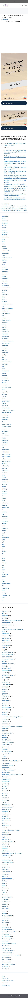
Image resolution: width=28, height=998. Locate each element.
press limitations (6, 426)
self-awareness (6, 456)
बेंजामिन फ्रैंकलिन (5, 640)
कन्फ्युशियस (4, 680)
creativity (4, 260)
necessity (4, 385)
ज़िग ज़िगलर (4, 881)
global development (7, 308)
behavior (4, 234)
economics (5, 278)
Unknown (4, 611)
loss (3, 357)
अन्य (3, 535)
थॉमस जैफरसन (5, 858)
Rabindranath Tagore (8, 841)
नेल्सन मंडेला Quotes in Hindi (14, 143)
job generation (6, 343)
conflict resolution (7, 257)
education (4, 281)
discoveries (5, 271)
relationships (5, 435)
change (4, 246)
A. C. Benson (5, 934)
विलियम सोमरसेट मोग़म (6, 897)
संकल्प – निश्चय (5, 588)
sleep (3, 475)
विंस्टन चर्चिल (5, 800)
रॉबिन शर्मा (4, 777)
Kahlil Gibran (5, 902)
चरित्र (3, 546)
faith (3, 297)
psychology (5, 431)
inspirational (5, 336)
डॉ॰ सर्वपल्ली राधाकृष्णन (7, 751)
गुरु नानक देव (5, 703)
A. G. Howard (5, 927)
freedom (4, 301)
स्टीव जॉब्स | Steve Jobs (8, 663)
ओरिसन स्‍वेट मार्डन (6, 696)
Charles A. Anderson (7, 950)
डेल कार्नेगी (4, 816)
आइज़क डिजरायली (6, 871)
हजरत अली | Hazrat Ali (7, 652)
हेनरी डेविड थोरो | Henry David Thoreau (11, 853)
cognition (4, 248)
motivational (5, 380)
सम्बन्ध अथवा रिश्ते (6, 595)
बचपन (3, 570)
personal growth (6, 412)
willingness (5, 521)
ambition (4, 225)
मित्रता (3, 572)
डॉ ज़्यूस (3, 885)
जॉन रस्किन (4, 913)
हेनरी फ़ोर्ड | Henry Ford (7, 851)
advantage (5, 220)
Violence (4, 505)
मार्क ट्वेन (4, 661)
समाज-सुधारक (6, 204)
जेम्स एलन (4, 876)
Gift (3, 306)
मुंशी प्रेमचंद (4, 693)
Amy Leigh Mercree (7, 654)
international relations (8, 341)
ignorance (4, 329)
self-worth (5, 470)
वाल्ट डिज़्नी (4, 904)
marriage (4, 359)
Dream (4, 276)
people (4, 403)
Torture (4, 498)
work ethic (5, 528)
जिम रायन (4, 890)
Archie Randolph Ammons (9, 943)
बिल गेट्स (4, 828)
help (3, 315)
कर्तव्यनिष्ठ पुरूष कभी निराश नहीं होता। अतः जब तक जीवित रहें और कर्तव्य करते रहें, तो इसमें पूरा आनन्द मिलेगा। (15, 163)
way (3, 514)
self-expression (6, 461)
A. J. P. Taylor (5, 918)
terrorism (4, 491)
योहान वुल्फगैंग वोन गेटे (6, 707)
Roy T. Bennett (6, 643)
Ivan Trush (5, 920)
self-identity (5, 465)
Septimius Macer (6, 860)
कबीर (3, 613)
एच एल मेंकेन (4, 719)
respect (4, 445)
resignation (5, 440)
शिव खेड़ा (4, 837)
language (4, 348)
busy (3, 244)
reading (4, 433)
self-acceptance (6, 454)
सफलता (3, 590)
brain (3, 241)
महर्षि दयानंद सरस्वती (6, 668)
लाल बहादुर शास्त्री (6, 636)
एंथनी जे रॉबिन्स (5, 908)
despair (4, 267)
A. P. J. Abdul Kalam (7, 659)
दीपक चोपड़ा (4, 705)
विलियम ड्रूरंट (5, 869)
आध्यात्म (3, 539)
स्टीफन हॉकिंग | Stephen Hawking (10, 830)
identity (4, 327)
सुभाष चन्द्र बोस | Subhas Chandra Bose (12, 726)
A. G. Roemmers (6, 936)
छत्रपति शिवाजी (5, 754)
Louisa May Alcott (7, 952)
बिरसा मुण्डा (4, 788)
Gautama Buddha (7, 807)
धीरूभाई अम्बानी (5, 700)
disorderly (4, 274)
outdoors (4, 394)
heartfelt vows (6, 313)
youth (3, 533)
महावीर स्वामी (4, 712)
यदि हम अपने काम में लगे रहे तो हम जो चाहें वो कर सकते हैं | (15, 210)
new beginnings (6, 387)
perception (5, 405)
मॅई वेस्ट (3, 823)
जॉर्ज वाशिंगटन (5, 724)
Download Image (8, 103)
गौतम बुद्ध (4, 666)
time (3, 496)
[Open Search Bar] (19, 5)
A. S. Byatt (5, 969)
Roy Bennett (5, 772)
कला (3, 544)
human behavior (6, 320)
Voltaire (4, 865)
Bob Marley (5, 846)
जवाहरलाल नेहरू (5, 633)
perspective (5, 417)
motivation (5, 378)
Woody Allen (5, 825)
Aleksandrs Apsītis (7, 939)
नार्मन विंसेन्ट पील (5, 839)
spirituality (5, 479)
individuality (5, 331)
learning (4, 350)
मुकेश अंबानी (4, 795)
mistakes (4, 375)
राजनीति (4, 576)
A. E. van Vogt (6, 962)
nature (4, 382)
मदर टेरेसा (4, 735)
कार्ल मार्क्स (4, 737)
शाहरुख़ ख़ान (4, 832)
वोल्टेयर (3, 883)
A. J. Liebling (5, 957)
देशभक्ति (4, 551)
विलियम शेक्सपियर (5, 781)
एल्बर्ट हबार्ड (4, 747)
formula (4, 299)
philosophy (5, 419)
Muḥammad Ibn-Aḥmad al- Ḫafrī (11, 955)
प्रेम (3, 565)
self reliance (5, 449)
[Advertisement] (11, 9)
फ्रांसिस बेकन (5, 844)
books (3, 239)
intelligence (5, 338)
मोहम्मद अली (4, 888)
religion (4, 438)
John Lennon (5, 809)
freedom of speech (7, 304)
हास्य (3, 600)
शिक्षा (3, 586)
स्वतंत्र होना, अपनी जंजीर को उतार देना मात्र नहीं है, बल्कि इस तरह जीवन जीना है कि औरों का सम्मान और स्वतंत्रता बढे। (15, 152)
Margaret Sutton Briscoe (8, 964)
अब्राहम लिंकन (5, 647)
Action (4, 218)
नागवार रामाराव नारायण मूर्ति (7, 765)
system (4, 486)
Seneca (4, 895)
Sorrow (4, 477)
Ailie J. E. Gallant (6, 959)
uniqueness (5, 502)
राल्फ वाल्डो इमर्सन (6, 645)
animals (4, 227)
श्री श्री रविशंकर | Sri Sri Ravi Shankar (11, 774)
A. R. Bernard (5, 945)
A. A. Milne (5, 677)
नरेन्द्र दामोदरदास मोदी (7, 733)
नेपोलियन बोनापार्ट (5, 767)
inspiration (5, 334)
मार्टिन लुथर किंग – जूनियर (7, 675)
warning (4, 512)
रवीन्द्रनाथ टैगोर (5, 721)
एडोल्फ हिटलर (5, 784)
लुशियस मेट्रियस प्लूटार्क (7, 878)
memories (4, 364)
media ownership (6, 361)
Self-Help (4, 463)
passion (4, 396)
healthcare (5, 311)
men (3, 366)
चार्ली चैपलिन (4, 714)
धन (2, 556)
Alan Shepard (5, 948)
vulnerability (5, 507)
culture (4, 262)
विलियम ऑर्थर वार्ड (6, 821)
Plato (3, 892)
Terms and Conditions (8, 980)
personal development (8, 410)
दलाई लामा (4, 698)
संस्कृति (3, 597)
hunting (4, 324)
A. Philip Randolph (7, 915)
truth (3, 500)
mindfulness (5, 371)
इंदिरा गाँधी (4, 793)
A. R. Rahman (5, 922)
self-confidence (6, 459)
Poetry (4, 422)
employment (5, 285)
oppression (5, 392)
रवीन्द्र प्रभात (5, 811)
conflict (4, 255)
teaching (4, 489)
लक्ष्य (3, 579)
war (3, 509)
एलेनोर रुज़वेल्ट (5, 728)
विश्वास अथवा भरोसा (6, 583)
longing (4, 355)
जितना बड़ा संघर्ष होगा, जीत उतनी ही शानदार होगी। (14, 184)
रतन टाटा (4, 756)
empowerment (6, 287)
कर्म (3, 542)
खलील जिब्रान (5, 749)
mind (3, 368)
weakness (5, 516)
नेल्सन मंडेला (5, 19)
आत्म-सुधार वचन (5, 537)
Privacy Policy (6, 985)
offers (3, 389)
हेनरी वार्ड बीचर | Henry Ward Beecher (11, 761)
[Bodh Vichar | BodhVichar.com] (6, 5)
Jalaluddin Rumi (6, 804)
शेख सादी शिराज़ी (5, 740)
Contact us (5, 978)
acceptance (5, 216)
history (4, 318)
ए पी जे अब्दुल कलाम (6, 622)
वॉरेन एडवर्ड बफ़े (5, 710)
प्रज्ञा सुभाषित (5, 615)
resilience (4, 442)
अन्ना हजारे (4, 786)
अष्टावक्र (4, 925)
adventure (5, 223)
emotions (4, 283)
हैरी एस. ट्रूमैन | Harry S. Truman (10, 932)
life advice (5, 352)
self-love (4, 468)
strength (4, 484)
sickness (4, 472)
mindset (4, 373)
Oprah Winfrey (6, 744)
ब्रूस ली (4, 730)
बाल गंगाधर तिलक (6, 656)
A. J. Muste (5, 941)
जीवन (3, 549)
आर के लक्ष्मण (5, 899)
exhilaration (5, 294)
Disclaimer (5, 983)
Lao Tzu (4, 802)
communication (6, 251)
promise (4, 429)
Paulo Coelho (5, 814)
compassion (5, 253)
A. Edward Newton (7, 929)
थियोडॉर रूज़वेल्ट (5, 818)
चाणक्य (3, 691)
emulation (4, 290)
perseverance (5, 408)
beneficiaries (5, 237)
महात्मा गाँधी (4, 618)
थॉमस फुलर (4, 798)
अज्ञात (3, 627)
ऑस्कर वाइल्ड (5, 687)
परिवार (3, 560)
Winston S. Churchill (7, 742)
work (3, 526)
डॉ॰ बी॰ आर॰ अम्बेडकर (6, 625)
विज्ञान (3, 581)
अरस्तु (3, 650)
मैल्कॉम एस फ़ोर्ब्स (5, 834)
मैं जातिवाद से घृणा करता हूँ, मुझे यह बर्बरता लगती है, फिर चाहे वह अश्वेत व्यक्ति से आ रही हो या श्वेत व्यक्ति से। (15, 157)
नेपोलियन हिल (5, 682)
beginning (4, 232)
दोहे (2, 553)
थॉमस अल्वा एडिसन (6, 763)
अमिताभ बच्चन (5, 867)
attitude (4, 230)
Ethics (3, 292)
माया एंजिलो (4, 689)
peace (3, 398)
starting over (5, 482)
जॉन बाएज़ (4, 911)
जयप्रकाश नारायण (6, 874)
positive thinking (6, 424)
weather (4, 519)
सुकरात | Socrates (6, 684)
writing (4, 530)
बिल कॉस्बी (4, 906)
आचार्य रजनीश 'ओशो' (6, 670)
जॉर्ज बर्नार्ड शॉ (5, 673)
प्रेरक (3, 567)
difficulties (5, 269)
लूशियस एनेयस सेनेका (6, 855)
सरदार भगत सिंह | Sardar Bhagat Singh (11, 717)
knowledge (5, 345)
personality (5, 415)
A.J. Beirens (5, 966)
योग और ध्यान (5, 574)
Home (3, 976)
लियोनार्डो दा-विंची (5, 779)
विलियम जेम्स (4, 848)
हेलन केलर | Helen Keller (8, 770)
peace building (6, 401)
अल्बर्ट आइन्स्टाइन (6, 638)
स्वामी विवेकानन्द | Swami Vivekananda (11, 620)
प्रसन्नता (4, 563)
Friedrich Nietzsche (7, 862)
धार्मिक (3, 558)
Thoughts (4, 493)
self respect (5, 452)
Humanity (4, 322)
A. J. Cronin (5, 791)
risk (3, 447)
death (3, 264)
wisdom (4, 523)
